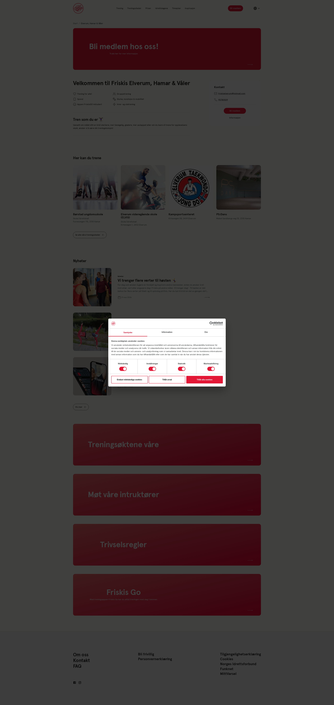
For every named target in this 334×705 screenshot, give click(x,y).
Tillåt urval (167, 379)
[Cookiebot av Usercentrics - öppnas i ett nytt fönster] (211, 323)
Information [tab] (167, 332)
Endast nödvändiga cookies (129, 379)
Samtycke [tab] (127, 332)
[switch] (152, 369)
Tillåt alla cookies (204, 379)
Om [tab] (206, 332)
